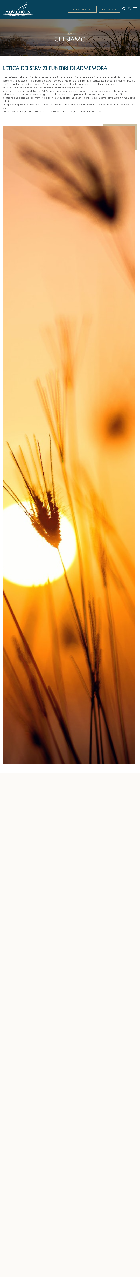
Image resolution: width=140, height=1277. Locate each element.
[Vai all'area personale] (128, 9)
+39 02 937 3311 (109, 9)
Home (70, 34)
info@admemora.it (82, 9)
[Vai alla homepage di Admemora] (18, 15)
